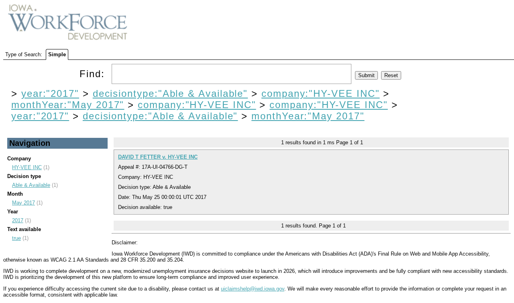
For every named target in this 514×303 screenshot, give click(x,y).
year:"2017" (50, 93)
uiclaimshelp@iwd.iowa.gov (252, 289)
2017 (17, 220)
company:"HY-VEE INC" (320, 93)
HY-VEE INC (27, 167)
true (16, 238)
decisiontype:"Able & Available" (170, 93)
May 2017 (23, 203)
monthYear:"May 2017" (67, 104)
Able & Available (31, 185)
